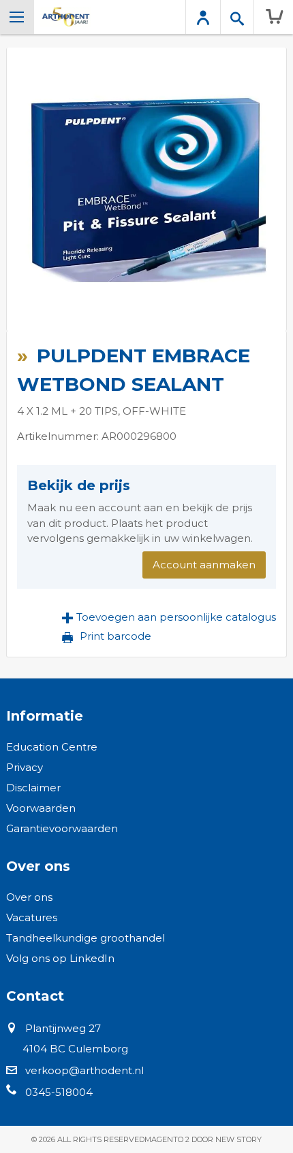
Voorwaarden (41, 808)
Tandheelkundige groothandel (85, 937)
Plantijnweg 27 (63, 1028)
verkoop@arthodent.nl (84, 1070)
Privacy (24, 767)
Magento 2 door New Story (203, 1139)
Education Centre (51, 746)
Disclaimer (33, 787)
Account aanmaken (204, 564)
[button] (169, 617)
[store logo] (65, 17)
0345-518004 (59, 1092)
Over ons (29, 897)
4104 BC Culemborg (75, 1048)
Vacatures (31, 917)
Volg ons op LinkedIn (60, 958)
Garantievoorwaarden (62, 828)
